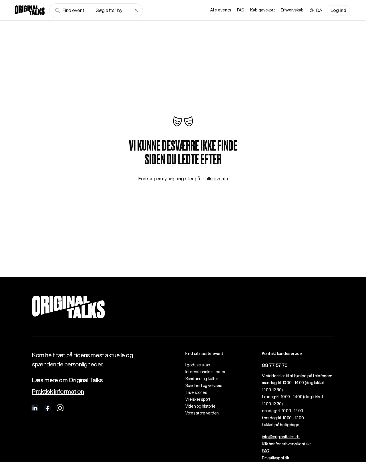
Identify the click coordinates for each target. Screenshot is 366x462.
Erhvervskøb (292, 10)
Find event (73, 10)
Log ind (338, 10)
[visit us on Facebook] (47, 408)
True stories (196, 392)
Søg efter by (109, 10)
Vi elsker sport (197, 399)
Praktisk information (58, 391)
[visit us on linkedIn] (35, 408)
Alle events (220, 10)
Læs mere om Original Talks (67, 380)
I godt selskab (197, 365)
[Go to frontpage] (30, 10)
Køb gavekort (262, 10)
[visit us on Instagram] (60, 408)
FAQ (241, 10)
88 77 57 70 (275, 365)
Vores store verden (202, 413)
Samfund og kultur (201, 379)
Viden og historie (200, 406)
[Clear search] (136, 10)
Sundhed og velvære (203, 386)
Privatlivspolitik (275, 458)
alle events (217, 178)
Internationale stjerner (205, 372)
